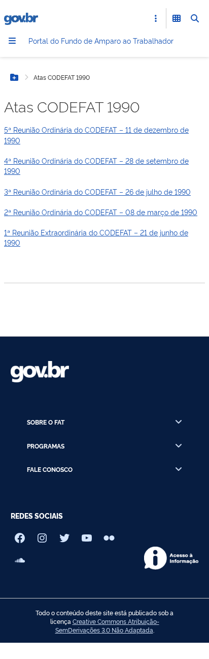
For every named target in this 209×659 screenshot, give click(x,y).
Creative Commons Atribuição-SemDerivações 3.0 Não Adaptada (107, 625)
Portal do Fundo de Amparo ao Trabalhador (100, 40)
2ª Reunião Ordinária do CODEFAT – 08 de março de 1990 (100, 212)
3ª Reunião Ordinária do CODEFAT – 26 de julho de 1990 (97, 191)
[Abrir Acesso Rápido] (156, 18)
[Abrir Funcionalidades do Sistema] (176, 18)
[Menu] (12, 41)
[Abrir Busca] (195, 18)
